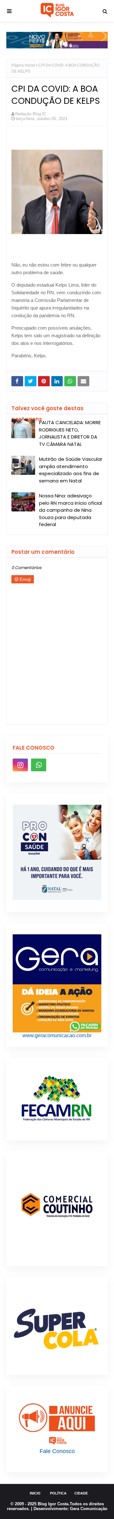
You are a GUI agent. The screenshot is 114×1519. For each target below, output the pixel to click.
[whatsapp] (38, 765)
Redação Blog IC (30, 113)
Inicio (35, 1493)
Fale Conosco (57, 1451)
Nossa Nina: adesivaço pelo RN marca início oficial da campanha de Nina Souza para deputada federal (70, 510)
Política (58, 1493)
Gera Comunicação (88, 1508)
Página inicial (23, 65)
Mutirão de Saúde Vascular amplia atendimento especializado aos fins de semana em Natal (70, 470)
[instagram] (20, 765)
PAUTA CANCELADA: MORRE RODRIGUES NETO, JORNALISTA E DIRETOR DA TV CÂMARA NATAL (70, 433)
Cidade (81, 1493)
